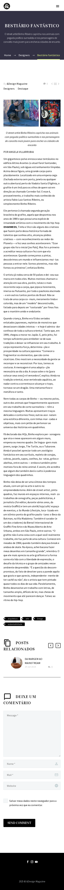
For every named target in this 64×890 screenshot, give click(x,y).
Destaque (23, 88)
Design (40, 618)
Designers (9, 88)
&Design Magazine (17, 83)
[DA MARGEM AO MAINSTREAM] (18, 663)
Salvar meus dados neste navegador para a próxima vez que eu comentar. (32, 803)
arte (27, 618)
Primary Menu (58, 6)
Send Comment (19, 823)
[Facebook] (27, 861)
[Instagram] (32, 861)
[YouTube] (36, 861)
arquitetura (13, 618)
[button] (50, 645)
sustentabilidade (15, 624)
